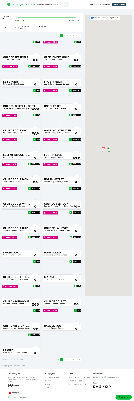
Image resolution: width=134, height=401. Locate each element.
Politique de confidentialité (79, 377)
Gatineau (6, 84)
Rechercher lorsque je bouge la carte (106, 18)
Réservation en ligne (25, 27)
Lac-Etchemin (49, 84)
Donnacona (48, 255)
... (76, 35)
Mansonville (7, 133)
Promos (43, 26)
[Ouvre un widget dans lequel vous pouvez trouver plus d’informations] (123, 397)
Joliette (47, 328)
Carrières (49, 381)
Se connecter (104, 4)
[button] (5, 47)
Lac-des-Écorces (51, 230)
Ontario (52, 59)
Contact (48, 384)
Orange (47, 206)
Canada (59, 59)
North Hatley (49, 182)
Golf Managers (119, 4)
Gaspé (46, 157)
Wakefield (7, 157)
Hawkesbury (8, 352)
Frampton (48, 108)
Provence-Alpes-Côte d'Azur (23, 59)
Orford (5, 182)
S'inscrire (93, 4)
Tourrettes (7, 59)
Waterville (7, 206)
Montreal (6, 304)
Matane (47, 279)
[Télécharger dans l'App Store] (98, 377)
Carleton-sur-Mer (10, 328)
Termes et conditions (77, 384)
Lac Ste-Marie (49, 133)
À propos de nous (52, 377)
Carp (46, 59)
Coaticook (7, 255)
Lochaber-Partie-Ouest (12, 279)
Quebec (14, 84)
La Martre (7, 108)
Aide (47, 388)
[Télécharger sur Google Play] (112, 377)
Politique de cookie (76, 381)
